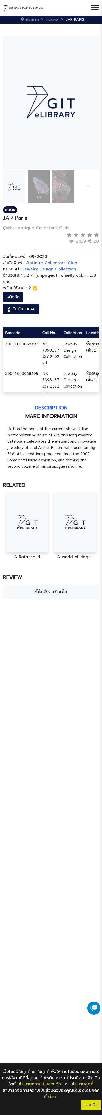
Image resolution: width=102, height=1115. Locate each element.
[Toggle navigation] (95, 7)
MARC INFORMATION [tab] (51, 416)
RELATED (14, 485)
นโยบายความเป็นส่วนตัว (39, 1084)
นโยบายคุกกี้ (81, 1084)
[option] (27, 526)
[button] (92, 102)
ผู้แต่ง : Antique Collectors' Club (36, 228)
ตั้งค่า (53, 1097)
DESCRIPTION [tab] (51, 408)
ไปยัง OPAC (24, 309)
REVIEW (12, 577)
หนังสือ (13, 297)
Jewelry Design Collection (49, 269)
